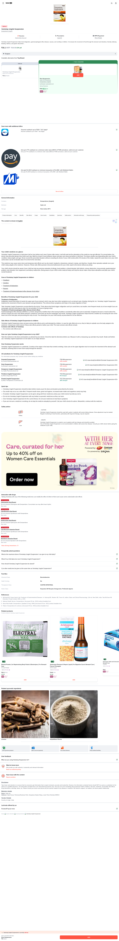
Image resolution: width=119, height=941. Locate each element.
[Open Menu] (3, 3)
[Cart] (115, 3)
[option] (7, 215)
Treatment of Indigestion (10, 285)
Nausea (5, 288)
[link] (9, 3)
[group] (59, 11)
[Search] (111, 3)
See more (3, 506)
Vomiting (6, 283)
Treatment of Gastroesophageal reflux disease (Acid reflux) (21, 291)
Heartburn (6, 280)
